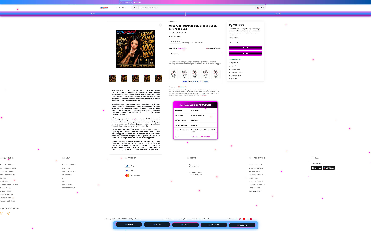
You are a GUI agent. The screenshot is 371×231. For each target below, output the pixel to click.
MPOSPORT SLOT (254, 188)
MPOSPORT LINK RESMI (256, 168)
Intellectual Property (7, 175)
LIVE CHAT (243, 225)
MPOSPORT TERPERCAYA (257, 175)
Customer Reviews (68, 171)
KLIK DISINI (203, 95)
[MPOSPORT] (104, 7)
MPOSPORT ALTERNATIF (257, 185)
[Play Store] (329, 168)
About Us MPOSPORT (7, 165)
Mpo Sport (121, 104)
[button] (160, 25)
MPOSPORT (120, 90)
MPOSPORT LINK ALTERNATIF (150, 130)
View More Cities (255, 191)
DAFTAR (278, 14)
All (134, 8)
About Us (195, 219)
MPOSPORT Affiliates (69, 188)
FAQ (63, 181)
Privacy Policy (183, 219)
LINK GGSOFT (253, 178)
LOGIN (93, 14)
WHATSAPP (215, 225)
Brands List (66, 168)
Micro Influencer (5, 191)
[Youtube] (244, 219)
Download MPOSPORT (69, 165)
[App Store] (317, 168)
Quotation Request (6, 171)
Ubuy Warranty (5, 198)
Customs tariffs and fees (9, 185)
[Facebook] (237, 219)
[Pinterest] (251, 219)
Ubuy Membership (6, 194)
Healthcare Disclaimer (8, 201)
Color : (174, 54)
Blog (63, 178)
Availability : (173, 48)
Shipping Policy (5, 188)
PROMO (130, 225)
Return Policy (66, 175)
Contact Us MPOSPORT (8, 168)
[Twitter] (247, 219)
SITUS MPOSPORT (255, 171)
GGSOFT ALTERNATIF (256, 181)
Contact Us (205, 219)
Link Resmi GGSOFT (255, 165)
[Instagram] (240, 219)
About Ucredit (67, 185)
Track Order (4, 181)
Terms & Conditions (169, 219)
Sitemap (3, 178)
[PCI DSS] (1, 213)
